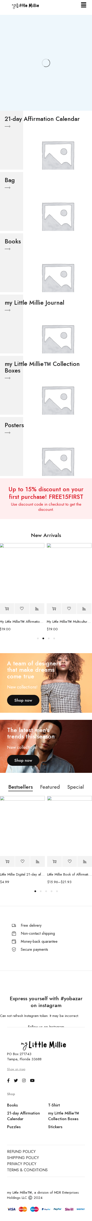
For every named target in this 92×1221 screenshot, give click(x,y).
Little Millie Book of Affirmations (69, 874)
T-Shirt (54, 1105)
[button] (83, 5)
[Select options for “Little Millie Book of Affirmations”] (54, 861)
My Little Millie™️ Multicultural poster (60, 621)
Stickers (55, 1127)
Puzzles (14, 1127)
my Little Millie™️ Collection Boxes (63, 1116)
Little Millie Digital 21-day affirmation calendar (22, 874)
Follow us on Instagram (46, 1027)
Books (12, 1105)
